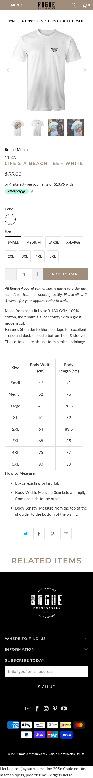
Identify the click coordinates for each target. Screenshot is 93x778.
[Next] (84, 70)
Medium (33, 242)
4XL (39, 256)
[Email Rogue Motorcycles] (28, 709)
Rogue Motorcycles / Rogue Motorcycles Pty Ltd (51, 754)
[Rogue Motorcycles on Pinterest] (55, 709)
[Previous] (9, 70)
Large (53, 242)
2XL (11, 256)
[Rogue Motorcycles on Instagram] (46, 709)
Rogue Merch (16, 149)
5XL (53, 256)
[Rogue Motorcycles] (46, 5)
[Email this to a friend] (66, 533)
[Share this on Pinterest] (52, 533)
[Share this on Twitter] (25, 533)
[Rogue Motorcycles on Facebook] (37, 709)
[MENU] (2, 5)
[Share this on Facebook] (38, 533)
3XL (25, 256)
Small (13, 242)
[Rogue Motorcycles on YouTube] (64, 709)
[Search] (74, 5)
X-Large (73, 242)
